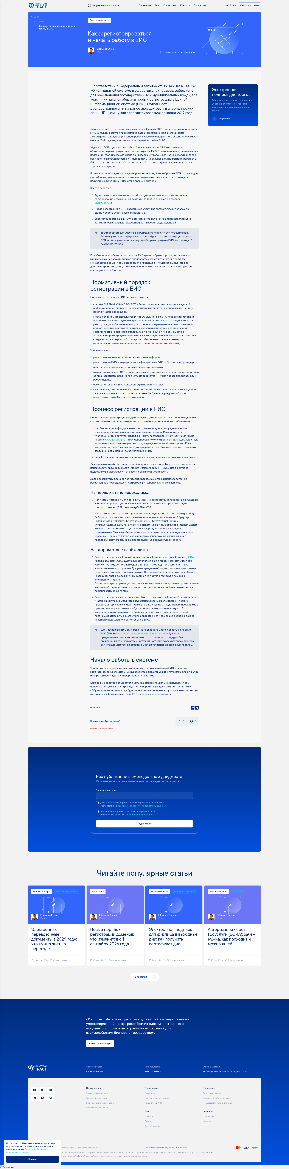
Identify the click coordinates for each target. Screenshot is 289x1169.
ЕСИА (190, 557)
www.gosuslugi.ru (115, 439)
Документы (103, 203)
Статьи (40, 21)
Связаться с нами (249, 5)
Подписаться (144, 823)
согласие (111, 802)
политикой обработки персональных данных (142, 806)
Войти (233, 5)
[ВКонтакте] (192, 708)
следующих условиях (140, 814)
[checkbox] (97, 802)
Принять (32, 1159)
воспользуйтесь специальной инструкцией (141, 633)
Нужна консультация (100, 1043)
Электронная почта (106, 790)
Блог (36, 17)
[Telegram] (197, 708)
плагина (108, 517)
